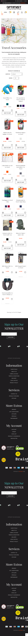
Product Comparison (14, 436)
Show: (10, 78)
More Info (23, 3)
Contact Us (14, 393)
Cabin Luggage (14, 373)
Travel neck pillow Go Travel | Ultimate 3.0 (7, 293)
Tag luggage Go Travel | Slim (7, 200)
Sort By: (8, 74)
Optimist (21, 471)
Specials (14, 416)
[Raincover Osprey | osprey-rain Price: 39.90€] (21, 225)
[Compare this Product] (3, 110)
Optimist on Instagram (14, 358)
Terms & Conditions (14, 534)
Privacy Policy (14, 382)
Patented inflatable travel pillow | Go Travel (20, 167)
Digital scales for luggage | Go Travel (7, 133)
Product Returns (14, 396)
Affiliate (14, 413)
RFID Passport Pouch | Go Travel (20, 266)
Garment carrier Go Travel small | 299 (7, 233)
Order (14, 431)
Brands (14, 409)
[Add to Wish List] (12, 110)
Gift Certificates (14, 411)
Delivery (14, 378)
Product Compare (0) (14, 70)
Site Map (14, 398)
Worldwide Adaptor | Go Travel (21, 133)
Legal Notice (14, 380)
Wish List (13, 592)
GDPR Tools (14, 369)
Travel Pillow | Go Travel (7, 98)
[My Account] (22, 12)
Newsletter (14, 438)
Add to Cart (7, 113)
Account (14, 429)
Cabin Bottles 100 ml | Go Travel (7, 166)
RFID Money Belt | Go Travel (7, 266)
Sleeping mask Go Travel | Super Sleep (20, 200)
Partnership (14, 418)
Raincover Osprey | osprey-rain (20, 233)
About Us (14, 371)
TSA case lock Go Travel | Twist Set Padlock (20, 99)
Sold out (7, 276)
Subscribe (11, 337)
